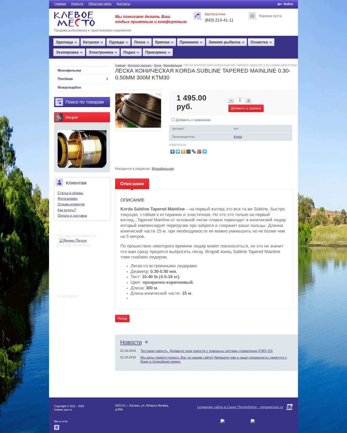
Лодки (129, 52)
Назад (122, 318)
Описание (132, 183)
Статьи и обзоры (70, 193)
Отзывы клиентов (71, 204)
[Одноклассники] (183, 151)
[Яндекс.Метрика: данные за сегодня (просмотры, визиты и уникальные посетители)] (235, 421)
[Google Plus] (199, 151)
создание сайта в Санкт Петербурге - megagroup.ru (240, 407)
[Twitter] (178, 151)
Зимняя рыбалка (224, 42)
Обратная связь (100, 4)
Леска (139, 42)
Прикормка (155, 52)
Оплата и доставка (72, 216)
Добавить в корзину (246, 108)
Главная (60, 4)
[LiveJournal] (194, 151)
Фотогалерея (67, 199)
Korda (238, 137)
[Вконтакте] (56, 429)
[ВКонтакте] (172, 151)
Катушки (91, 42)
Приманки (189, 42)
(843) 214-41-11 (219, 20)
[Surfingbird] (204, 151)
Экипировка (67, 52)
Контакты (123, 4)
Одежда (116, 42)
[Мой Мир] (188, 151)
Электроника (101, 52)
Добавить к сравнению (193, 120)
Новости (77, 4)
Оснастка (259, 42)
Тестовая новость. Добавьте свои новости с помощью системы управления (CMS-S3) (206, 351)
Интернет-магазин (139, 65)
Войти (288, 4)
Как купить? (67, 210)
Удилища (64, 42)
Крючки (162, 42)
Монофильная (173, 65)
